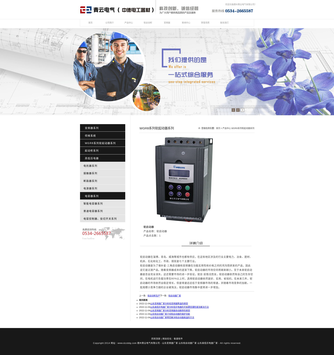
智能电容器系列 (93, 203)
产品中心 (129, 23)
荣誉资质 (205, 23)
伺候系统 (90, 135)
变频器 (167, 23)
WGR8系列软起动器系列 (100, 143)
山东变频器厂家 (170, 343)
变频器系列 (92, 128)
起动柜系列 (92, 150)
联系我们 (224, 23)
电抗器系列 (90, 165)
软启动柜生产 (154, 296)
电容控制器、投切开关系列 (100, 218)
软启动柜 (148, 23)
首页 (90, 23)
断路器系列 (90, 181)
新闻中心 (186, 23)
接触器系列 (90, 173)
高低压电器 (92, 158)
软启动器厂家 (174, 296)
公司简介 (109, 23)
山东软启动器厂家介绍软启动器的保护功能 (170, 314)
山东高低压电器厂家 (207, 343)
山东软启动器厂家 (188, 343)
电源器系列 (90, 188)
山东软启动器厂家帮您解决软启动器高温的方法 (172, 317)
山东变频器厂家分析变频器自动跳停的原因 (170, 310)
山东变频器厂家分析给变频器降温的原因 (169, 303)
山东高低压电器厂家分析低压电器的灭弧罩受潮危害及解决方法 (179, 307)
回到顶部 (155, 339)
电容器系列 (92, 196)
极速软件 (178, 339)
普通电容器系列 (93, 211)
